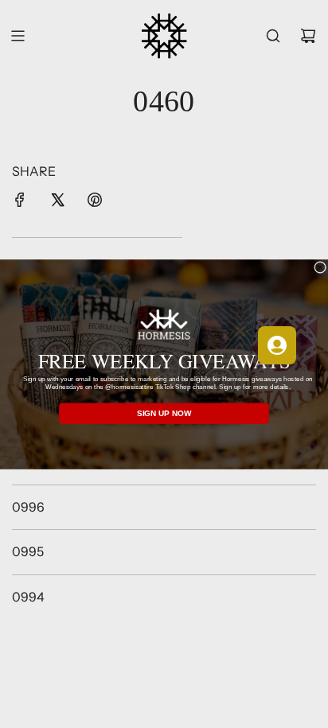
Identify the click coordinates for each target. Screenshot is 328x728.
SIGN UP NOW (164, 413)
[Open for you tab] (277, 345)
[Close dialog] (320, 267)
